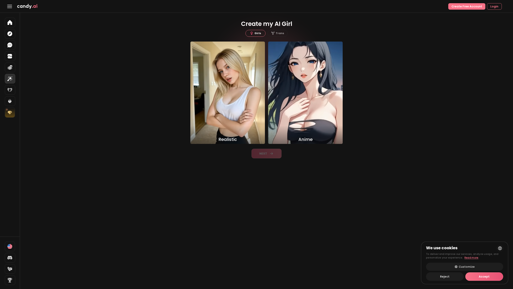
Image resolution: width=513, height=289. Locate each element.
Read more (472, 257)
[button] (464, 267)
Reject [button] (444, 277)
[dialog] (464, 263)
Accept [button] (484, 277)
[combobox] (500, 248)
